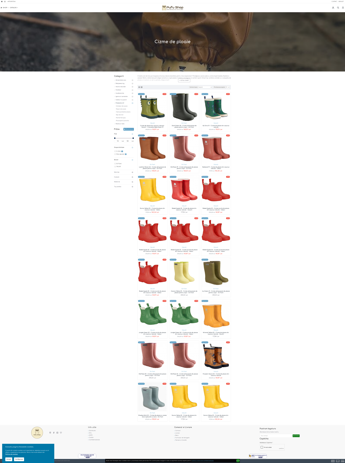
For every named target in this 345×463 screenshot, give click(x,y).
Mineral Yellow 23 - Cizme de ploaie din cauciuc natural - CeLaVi (216, 333)
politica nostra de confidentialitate (203, 460)
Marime (116, 172)
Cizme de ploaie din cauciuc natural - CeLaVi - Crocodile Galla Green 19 (152, 126)
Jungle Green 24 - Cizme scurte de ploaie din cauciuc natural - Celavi (184, 333)
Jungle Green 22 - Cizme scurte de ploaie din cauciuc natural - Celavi (152, 333)
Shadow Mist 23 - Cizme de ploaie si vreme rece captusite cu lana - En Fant (152, 416)
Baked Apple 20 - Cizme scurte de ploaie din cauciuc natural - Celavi (216, 209)
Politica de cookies (11, 454)
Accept (8, 459)
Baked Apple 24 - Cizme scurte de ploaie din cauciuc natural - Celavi (216, 250)
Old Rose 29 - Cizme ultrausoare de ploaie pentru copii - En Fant (184, 167)
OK (239, 460)
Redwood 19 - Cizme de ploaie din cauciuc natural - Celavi (215, 167)
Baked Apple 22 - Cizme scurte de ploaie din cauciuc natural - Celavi (152, 250)
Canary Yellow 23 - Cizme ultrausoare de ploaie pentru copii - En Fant (184, 291)
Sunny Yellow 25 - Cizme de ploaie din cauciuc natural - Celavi (215, 416)
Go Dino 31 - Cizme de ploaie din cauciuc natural (216, 126)
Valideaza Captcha (266, 442)
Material (117, 181)
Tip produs (117, 186)
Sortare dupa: (194, 87)
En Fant (184, 123)
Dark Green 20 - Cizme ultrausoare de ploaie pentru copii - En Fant (184, 126)
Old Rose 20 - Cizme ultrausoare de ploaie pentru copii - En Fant (152, 374)
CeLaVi (152, 123)
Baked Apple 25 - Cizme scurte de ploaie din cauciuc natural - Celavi (152, 291)
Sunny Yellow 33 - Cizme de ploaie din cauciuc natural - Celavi (152, 209)
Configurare (19, 459)
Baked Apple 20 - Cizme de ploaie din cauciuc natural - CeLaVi (184, 209)
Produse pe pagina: (219, 87)
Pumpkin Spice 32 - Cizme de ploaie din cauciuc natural (216, 374)
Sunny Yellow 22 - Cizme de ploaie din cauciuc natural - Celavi (184, 416)
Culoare (116, 177)
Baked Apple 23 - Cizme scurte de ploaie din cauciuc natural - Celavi (184, 250)
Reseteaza (129, 129)
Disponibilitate (119, 147)
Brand (116, 159)
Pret (115, 134)
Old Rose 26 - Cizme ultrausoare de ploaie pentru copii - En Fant (184, 374)
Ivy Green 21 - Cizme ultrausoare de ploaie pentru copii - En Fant (216, 291)
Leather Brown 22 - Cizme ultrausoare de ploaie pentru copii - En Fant (152, 167)
